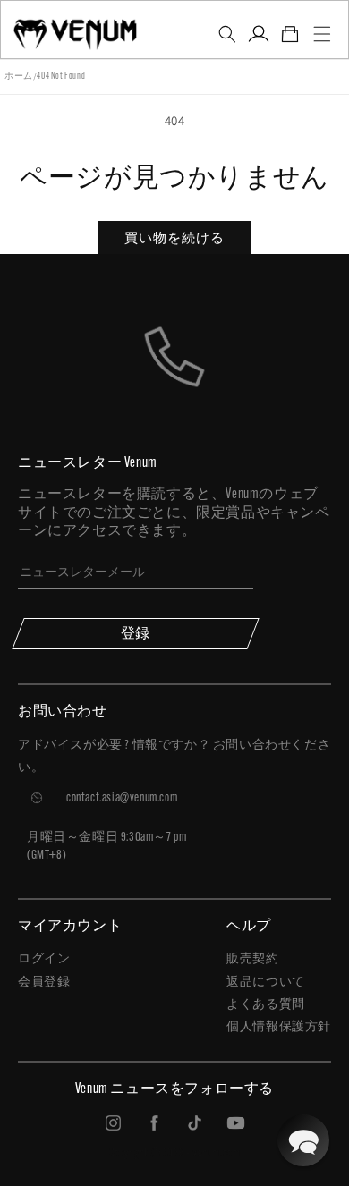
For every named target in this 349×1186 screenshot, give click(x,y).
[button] (227, 34)
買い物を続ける (174, 237)
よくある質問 (265, 1005)
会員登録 (44, 982)
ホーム (18, 76)
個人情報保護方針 (278, 1027)
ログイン (44, 959)
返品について (265, 982)
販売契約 (252, 959)
